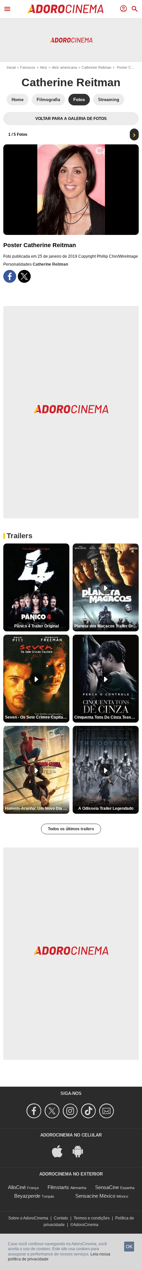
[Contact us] (107, 1110)
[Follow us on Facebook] (34, 1110)
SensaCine (107, 1187)
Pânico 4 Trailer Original (36, 626)
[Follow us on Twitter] (53, 1110)
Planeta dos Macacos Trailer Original (106, 626)
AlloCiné (17, 1187)
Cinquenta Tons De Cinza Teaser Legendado (106, 717)
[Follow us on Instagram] (71, 1110)
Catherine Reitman (96, 67)
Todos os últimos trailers (71, 829)
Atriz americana (64, 67)
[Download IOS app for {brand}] (60, 1151)
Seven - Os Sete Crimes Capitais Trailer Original (37, 717)
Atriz (43, 67)
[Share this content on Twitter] (24, 276)
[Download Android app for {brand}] (81, 1151)
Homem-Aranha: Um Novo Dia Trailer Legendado (37, 808)
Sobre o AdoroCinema (28, 1218)
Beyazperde (27, 1196)
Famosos (27, 67)
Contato (61, 1218)
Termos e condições (92, 1218)
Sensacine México (95, 1196)
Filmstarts (58, 1187)
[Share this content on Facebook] (9, 276)
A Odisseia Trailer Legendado (105, 808)
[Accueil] (65, 9)
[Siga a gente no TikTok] (89, 1110)
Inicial (11, 67)
